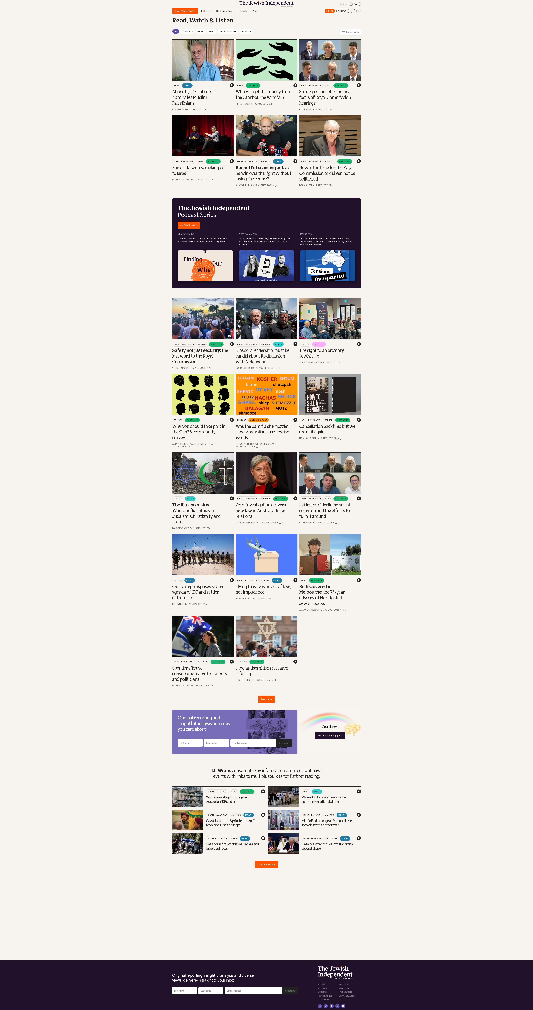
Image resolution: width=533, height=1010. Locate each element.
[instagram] (326, 1006)
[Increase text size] (359, 4)
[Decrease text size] (351, 4)
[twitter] (337, 1006)
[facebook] (332, 1006)
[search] (358, 11)
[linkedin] (320, 1006)
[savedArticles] (353, 11)
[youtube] (343, 1006)
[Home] (266, 4)
